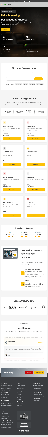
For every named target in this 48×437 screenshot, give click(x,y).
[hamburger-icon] (45, 5)
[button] (29, 372)
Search (38, 78)
